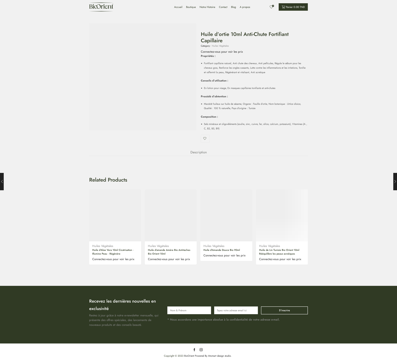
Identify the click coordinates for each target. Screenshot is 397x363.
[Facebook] (194, 349)
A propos (245, 7)
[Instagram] (201, 349)
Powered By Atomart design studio (212, 356)
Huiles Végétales (220, 46)
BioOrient (189, 356)
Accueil (178, 7)
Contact (223, 7)
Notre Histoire (207, 7)
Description (198, 152)
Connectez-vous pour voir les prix (222, 52)
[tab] (198, 152)
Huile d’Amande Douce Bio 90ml (221, 250)
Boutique (191, 7)
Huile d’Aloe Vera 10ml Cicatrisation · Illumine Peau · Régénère (113, 251)
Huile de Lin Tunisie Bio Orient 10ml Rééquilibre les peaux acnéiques (279, 251)
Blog (233, 7)
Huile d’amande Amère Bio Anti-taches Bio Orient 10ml (169, 251)
